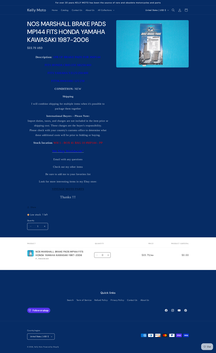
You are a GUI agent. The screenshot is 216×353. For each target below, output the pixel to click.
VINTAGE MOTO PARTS (68, 189)
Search (70, 300)
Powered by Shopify (51, 347)
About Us (144, 300)
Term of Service (84, 300)
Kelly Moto (38, 347)
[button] (106, 10)
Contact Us (132, 300)
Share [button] (33, 207)
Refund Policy (101, 300)
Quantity (30, 220)
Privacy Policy (117, 300)
